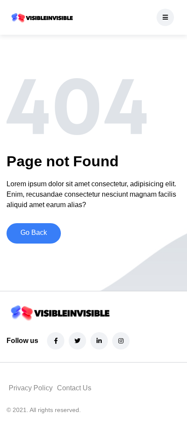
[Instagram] (121, 341)
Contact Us (74, 388)
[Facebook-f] (55, 341)
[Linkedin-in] (99, 341)
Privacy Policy (31, 388)
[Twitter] (77, 341)
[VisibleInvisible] (41, 17)
